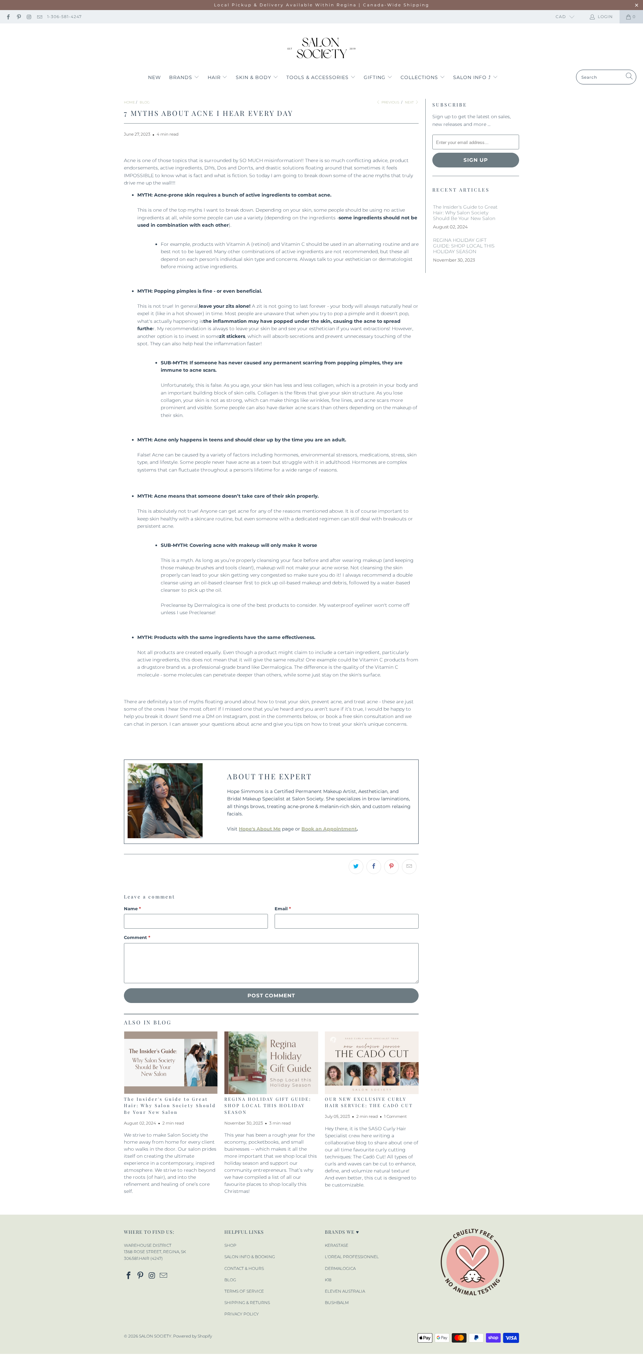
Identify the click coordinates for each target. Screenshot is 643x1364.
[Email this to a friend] (409, 866)
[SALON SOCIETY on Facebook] (8, 16)
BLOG (230, 1279)
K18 (328, 1279)
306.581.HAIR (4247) (143, 1258)
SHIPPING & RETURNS (247, 1302)
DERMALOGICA (340, 1268)
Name (132, 908)
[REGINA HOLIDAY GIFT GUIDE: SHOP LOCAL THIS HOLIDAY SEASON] (271, 1062)
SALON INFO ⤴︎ (473, 77)
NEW (154, 77)
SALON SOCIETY (155, 1336)
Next (410, 102)
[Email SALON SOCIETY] (39, 16)
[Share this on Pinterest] (391, 866)
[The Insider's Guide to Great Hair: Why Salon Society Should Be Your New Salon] (171, 1062)
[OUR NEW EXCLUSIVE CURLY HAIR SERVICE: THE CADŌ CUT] (372, 1062)
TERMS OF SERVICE (244, 1291)
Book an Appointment (329, 829)
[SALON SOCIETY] (321, 48)
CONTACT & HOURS (244, 1268)
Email (283, 908)
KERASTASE (336, 1245)
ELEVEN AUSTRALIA (345, 1291)
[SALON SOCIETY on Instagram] (29, 16)
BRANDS (181, 77)
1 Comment (395, 1116)
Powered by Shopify (192, 1336)
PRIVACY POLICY (241, 1313)
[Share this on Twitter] (356, 866)
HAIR (215, 77)
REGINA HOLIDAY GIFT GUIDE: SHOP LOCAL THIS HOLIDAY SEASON (267, 1105)
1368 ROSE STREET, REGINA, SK (155, 1251)
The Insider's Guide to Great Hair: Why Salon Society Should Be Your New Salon (170, 1105)
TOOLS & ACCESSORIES (318, 77)
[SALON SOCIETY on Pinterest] (18, 16)
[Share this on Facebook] (373, 866)
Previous (389, 102)
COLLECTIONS (420, 77)
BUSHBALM (337, 1302)
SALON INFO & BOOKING (249, 1256)
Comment (137, 937)
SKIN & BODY (254, 77)
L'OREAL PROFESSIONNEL (352, 1256)
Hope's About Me (260, 829)
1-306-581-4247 (64, 16)
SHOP (230, 1245)
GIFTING (375, 77)
